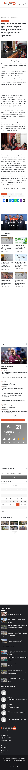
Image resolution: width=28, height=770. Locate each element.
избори (9, 196)
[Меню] (2, 4)
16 (25, 498)
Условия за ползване (9, 763)
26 (10, 504)
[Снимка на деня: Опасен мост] (5, 523)
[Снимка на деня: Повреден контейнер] (5, 528)
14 (17, 498)
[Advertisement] (14, 303)
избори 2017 (14, 196)
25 (6, 504)
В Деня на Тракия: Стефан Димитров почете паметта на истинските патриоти (14, 224)
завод (20, 194)
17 (2, 501)
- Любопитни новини (6, 740)
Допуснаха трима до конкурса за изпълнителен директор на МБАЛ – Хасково (16, 680)
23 (25, 501)
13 (13, 498)
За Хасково (5, 750)
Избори (4, 38)
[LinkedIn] (10, 200)
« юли (2, 511)
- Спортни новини (5, 742)
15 (21, 498)
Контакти (22, 763)
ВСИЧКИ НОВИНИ (7, 420)
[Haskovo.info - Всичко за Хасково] (10, 3)
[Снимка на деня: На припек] (23, 523)
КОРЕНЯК (10, 704)
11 (6, 498)
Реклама (17, 763)
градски (9, 697)
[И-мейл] (24, 200)
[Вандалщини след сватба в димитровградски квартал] (7, 275)
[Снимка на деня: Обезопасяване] (14, 528)
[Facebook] (4, 200)
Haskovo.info (14, 758)
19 (10, 501)
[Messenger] (12, 200)
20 (14, 501)
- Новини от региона (6, 738)
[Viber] (21, 200)
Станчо (9, 717)
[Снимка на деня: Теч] (14, 523)
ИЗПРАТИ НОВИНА (20, 420)
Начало (4, 17)
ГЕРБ (16, 194)
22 (21, 501)
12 (10, 498)
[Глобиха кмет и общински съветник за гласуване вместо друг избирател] (21, 275)
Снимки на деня (6, 745)
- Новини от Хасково (6, 737)
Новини (8, 17)
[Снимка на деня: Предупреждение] (23, 528)
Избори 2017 (14, 17)
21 (17, 501)
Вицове (4, 752)
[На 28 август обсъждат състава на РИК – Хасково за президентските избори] (7, 257)
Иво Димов (4, 196)
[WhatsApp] (15, 200)
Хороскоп (4, 749)
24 (3, 504)
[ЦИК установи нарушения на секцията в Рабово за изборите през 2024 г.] (7, 240)
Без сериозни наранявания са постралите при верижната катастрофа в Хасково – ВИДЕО (16, 672)
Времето (4, 747)
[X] (7, 200)
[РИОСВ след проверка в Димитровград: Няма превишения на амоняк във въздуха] (21, 257)
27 (14, 504)
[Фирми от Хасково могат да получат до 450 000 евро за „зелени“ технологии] (21, 240)
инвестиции (20, 196)
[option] (14, 222)
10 (3, 498)
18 (6, 501)
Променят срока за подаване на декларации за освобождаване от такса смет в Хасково (17, 633)
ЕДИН (8, 711)
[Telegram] (18, 200)
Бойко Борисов (11, 194)
